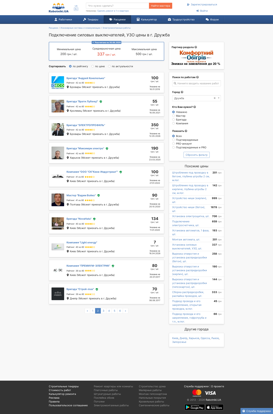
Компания (182, 123)
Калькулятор (149, 19)
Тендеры (93, 19)
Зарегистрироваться (204, 4)
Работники (65, 19)
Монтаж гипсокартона (153, 393)
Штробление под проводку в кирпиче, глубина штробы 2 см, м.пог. (190, 189)
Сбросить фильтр (197, 154)
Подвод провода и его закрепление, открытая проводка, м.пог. (186, 305)
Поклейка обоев (104, 397)
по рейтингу (80, 66)
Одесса (205, 338)
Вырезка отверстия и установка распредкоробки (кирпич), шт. (189, 270)
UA (76, 6)
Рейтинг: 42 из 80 (75, 83)
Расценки (120, 19)
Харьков (194, 338)
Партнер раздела (183, 47)
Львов (215, 338)
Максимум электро (85, 148)
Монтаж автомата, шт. (186, 239)
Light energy (82, 242)
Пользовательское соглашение (68, 405)
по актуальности (122, 66)
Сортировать (57, 66)
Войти (204, 10)
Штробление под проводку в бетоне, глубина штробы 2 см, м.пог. (191, 176)
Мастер (180, 115)
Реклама (54, 397)
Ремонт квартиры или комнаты (113, 386)
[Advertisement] (106, 343)
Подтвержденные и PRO (191, 147)
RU (76, 9)
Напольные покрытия (152, 397)
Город (176, 92)
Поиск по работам (183, 77)
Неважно (181, 112)
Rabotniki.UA (213, 399)
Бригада (181, 119)
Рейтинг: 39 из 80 (75, 271)
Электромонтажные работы (111, 405)
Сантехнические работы (154, 405)
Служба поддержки (258, 411)
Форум (214, 19)
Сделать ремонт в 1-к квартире (113, 11)
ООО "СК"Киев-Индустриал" (92, 171)
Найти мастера (160, 5)
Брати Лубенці (82, 101)
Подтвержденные (187, 139)
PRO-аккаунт (184, 143)
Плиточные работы (106, 390)
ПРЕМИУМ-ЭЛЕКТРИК (88, 265)
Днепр (183, 338)
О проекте (217, 386)
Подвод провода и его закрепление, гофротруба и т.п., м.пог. (189, 317)
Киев (175, 338)
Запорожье (179, 341)
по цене (100, 66)
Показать (178, 131)
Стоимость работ (60, 390)
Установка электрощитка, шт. (190, 216)
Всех (179, 136)
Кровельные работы (151, 401)
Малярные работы (150, 390)
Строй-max (80, 289)
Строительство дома (152, 386)
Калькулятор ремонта (62, 393)
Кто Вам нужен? (182, 106)
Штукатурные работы (107, 393)
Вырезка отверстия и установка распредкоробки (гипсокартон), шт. (189, 283)
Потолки (99, 401)
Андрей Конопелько (86, 78)
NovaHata (79, 218)
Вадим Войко (81, 195)
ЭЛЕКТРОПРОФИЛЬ (86, 125)
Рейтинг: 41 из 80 (75, 177)
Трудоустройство (183, 19)
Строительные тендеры (64, 386)
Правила (54, 401)
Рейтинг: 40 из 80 (75, 224)
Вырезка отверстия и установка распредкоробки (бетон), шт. (189, 257)
